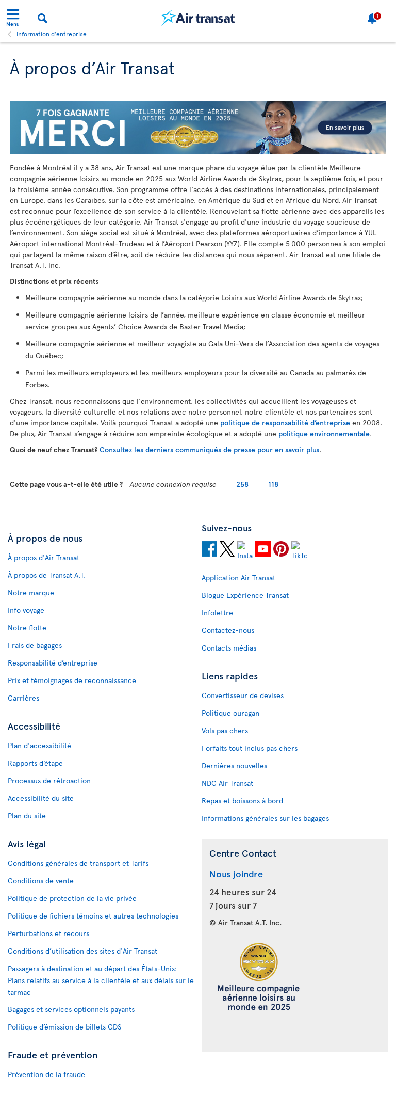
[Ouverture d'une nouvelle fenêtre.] (209, 550)
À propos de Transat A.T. (47, 575)
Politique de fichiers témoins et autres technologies (93, 916)
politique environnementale (324, 433)
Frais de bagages (35, 645)
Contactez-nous (228, 630)
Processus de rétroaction (49, 780)
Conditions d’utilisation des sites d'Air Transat (82, 951)
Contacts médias (229, 648)
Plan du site (27, 815)
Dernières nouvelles (234, 765)
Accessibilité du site (41, 798)
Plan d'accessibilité (39, 745)
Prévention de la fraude (46, 1074)
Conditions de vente (41, 880)
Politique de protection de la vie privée (72, 898)
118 (273, 484)
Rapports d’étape (35, 763)
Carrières (23, 698)
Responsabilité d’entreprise (52, 663)
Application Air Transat (238, 577)
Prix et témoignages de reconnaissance (72, 680)
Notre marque (31, 592)
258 (242, 484)
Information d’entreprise (51, 33)
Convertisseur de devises (243, 695)
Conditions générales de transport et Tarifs (78, 863)
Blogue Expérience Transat (245, 595)
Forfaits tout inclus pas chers (250, 748)
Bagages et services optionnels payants (71, 1009)
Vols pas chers (225, 730)
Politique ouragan (230, 713)
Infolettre (217, 613)
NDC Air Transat (227, 783)
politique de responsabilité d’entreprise (285, 423)
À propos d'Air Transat (43, 557)
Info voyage (26, 610)
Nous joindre (236, 873)
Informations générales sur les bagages (265, 818)
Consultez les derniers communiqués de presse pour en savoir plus (209, 449)
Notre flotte (27, 627)
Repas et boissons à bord (242, 800)
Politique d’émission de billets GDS (64, 1027)
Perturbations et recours (48, 933)
